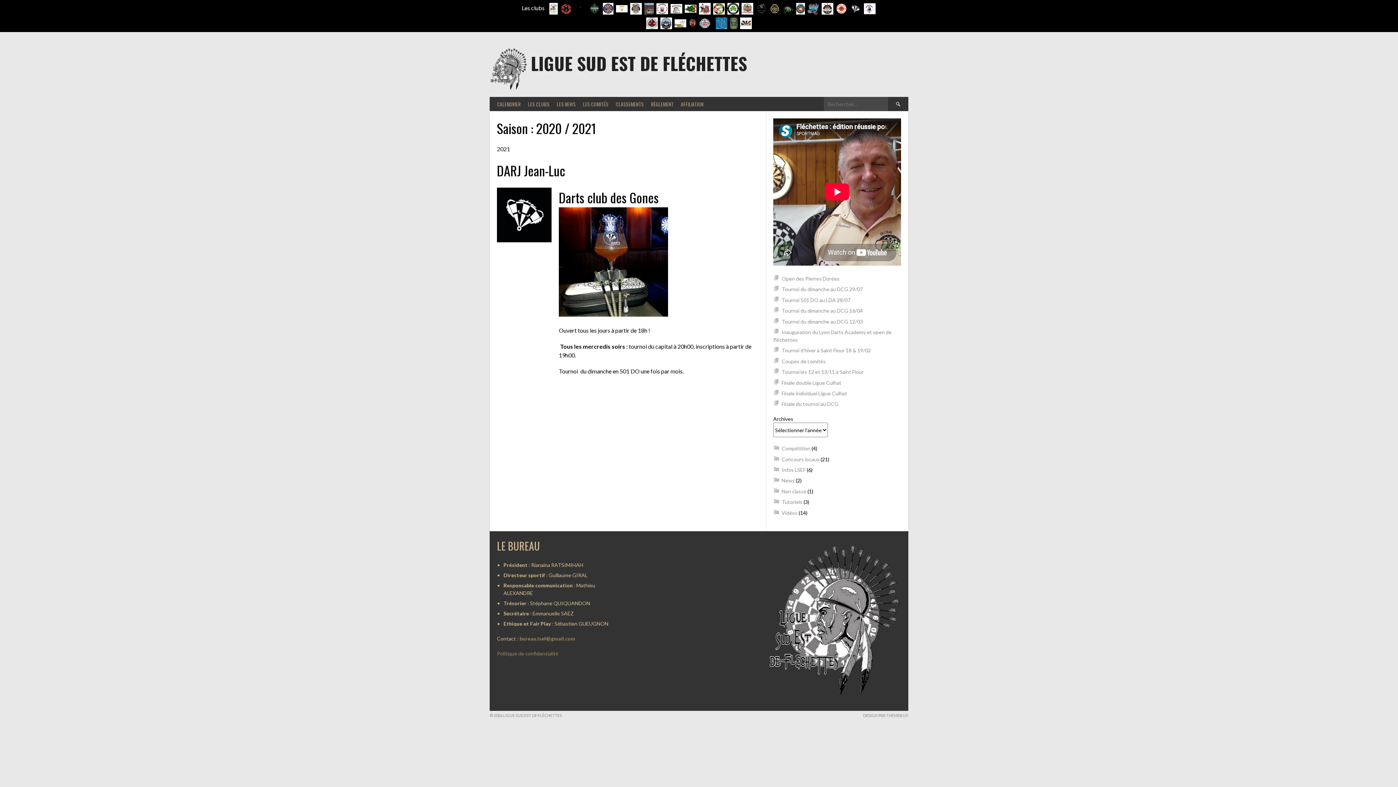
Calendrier (509, 104)
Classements (630, 104)
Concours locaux (801, 459)
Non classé (794, 491)
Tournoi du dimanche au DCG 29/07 (822, 289)
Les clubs (538, 104)
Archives (783, 419)
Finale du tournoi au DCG (810, 404)
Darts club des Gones (609, 197)
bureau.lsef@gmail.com (547, 638)
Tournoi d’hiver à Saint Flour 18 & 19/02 (826, 350)
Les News (566, 104)
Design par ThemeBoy (885, 715)
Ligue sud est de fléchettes (639, 63)
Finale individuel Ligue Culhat (814, 393)
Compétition (796, 448)
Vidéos (790, 513)
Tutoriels (792, 502)
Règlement (662, 104)
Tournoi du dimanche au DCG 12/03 (822, 321)
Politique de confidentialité (527, 653)
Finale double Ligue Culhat (811, 383)
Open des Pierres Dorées (811, 278)
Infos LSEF (794, 470)
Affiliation (692, 104)
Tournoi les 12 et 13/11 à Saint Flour (823, 372)
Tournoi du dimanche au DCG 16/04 (822, 311)
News (788, 480)
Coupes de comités (804, 361)
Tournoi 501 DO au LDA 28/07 (816, 300)
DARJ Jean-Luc (531, 170)
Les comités (595, 104)
